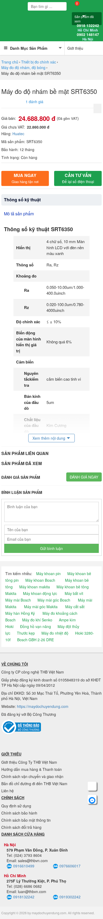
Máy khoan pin (48, 573)
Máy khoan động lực (40, 593)
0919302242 (70, 896)
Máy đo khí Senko (37, 619)
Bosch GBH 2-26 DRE (35, 639)
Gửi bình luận (51, 548)
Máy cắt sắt (75, 606)
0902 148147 (88, 36)
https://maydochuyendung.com (42, 706)
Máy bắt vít (74, 593)
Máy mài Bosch (18, 600)
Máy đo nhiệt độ (54, 633)
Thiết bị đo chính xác (38, 62)
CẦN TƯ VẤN (78, 178)
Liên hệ (7, 790)
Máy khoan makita (34, 586)
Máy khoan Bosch (40, 580)
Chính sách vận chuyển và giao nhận (32, 776)
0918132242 (23, 896)
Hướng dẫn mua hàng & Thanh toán (31, 769)
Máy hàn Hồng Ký (20, 613)
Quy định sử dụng (16, 805)
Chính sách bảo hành (19, 813)
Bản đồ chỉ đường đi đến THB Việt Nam (34, 783)
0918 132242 (88, 27)
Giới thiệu (75, 48)
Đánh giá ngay (84, 477)
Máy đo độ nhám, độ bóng (23, 67)
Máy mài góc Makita (41, 606)
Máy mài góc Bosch (54, 600)
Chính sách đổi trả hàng (21, 827)
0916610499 (23, 865)
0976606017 (70, 865)
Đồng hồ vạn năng (35, 626)
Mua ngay (25, 178)
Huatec (18, 133)
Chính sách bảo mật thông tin (26, 820)
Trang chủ (9, 62)
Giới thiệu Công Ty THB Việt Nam (29, 762)
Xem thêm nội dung (48, 438)
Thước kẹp (26, 633)
